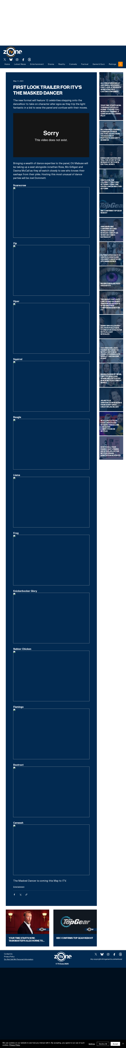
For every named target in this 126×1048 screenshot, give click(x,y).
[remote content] (51, 135)
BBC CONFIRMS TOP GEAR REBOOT (74, 938)
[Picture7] (23, 59)
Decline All (103, 1044)
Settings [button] (92, 1044)
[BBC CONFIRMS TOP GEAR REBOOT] (75, 922)
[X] (4, 59)
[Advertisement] (45, 5)
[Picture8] (11, 59)
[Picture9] (29, 59)
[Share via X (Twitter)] (20, 894)
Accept (115, 1044)
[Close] (123, 1044)
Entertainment (18, 886)
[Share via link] (26, 894)
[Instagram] (17, 59)
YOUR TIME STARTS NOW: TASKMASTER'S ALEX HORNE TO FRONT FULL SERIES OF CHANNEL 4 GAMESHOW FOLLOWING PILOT (27, 939)
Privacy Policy (14, 1045)
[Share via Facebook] (14, 894)
